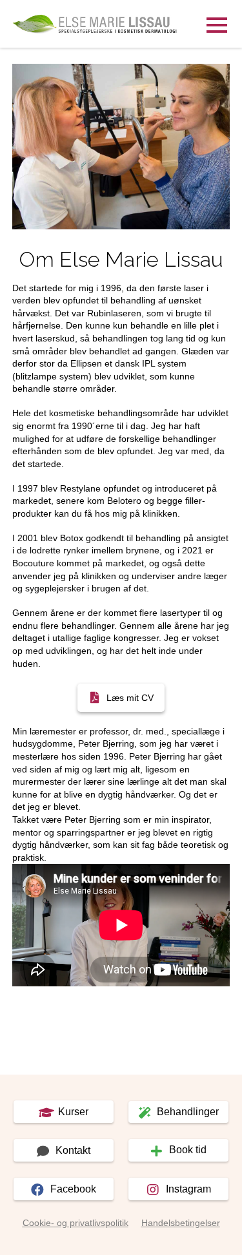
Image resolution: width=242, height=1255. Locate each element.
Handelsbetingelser (180, 1223)
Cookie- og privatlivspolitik (75, 1223)
